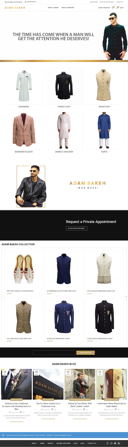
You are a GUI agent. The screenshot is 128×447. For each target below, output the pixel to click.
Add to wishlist (41, 254)
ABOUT (34, 443)
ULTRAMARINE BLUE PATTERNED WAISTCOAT (61, 291)
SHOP (75, 443)
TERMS (42, 443)
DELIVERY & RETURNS (63, 443)
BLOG (82, 443)
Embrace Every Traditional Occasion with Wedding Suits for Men (16, 406)
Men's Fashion (48, 399)
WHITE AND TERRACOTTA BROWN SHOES (20, 291)
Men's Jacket (85, 399)
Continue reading (16, 421)
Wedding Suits (16, 399)
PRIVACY (50, 443)
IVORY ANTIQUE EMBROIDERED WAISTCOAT (101, 291)
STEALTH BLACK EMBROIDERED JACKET (100, 338)
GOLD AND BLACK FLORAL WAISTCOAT (19, 338)
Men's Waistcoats (111, 399)
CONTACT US (92, 443)
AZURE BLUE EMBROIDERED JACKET (58, 338)
